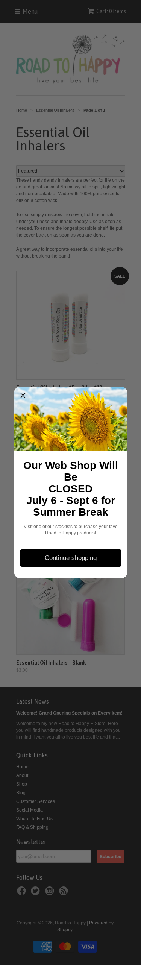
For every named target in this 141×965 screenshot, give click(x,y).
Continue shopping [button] (71, 557)
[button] (23, 396)
